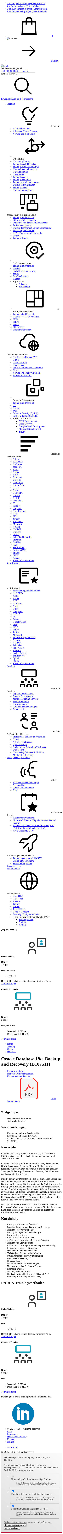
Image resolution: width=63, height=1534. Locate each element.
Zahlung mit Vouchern (23, 861)
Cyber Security (20, 362)
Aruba (16, 472)
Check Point (18, 485)
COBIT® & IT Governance (26, 316)
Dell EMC (18, 500)
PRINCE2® (18, 327)
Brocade (17, 480)
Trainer (16, 904)
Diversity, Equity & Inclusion (26, 914)
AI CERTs (18, 461)
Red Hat (17, 542)
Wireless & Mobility (22, 375)
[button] (23, 96)
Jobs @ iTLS (19, 909)
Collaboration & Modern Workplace (29, 747)
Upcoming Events (21, 161)
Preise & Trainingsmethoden (20, 1073)
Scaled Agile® (19, 653)
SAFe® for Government (24, 271)
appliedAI (17, 467)
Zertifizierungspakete (22, 863)
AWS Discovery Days (23, 830)
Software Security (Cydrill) (25, 413)
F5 (14, 503)
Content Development (23, 696)
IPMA (16, 319)
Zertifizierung (13, 563)
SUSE (16, 555)
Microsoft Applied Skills (24, 637)
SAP (15, 545)
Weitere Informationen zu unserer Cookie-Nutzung (27, 1522)
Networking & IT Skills (24, 134)
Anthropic (17, 464)
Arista (15, 469)
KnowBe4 (18, 521)
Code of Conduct (21, 911)
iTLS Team (18, 898)
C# (14, 405)
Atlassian (23, 284)
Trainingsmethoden (22, 179)
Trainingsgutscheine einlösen (26, 182)
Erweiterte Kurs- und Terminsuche (17, 99)
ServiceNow (24, 286)
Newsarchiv (18, 785)
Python (16, 408)
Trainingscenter (20, 187)
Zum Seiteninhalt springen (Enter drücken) (26, 11)
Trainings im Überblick (23, 217)
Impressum (12, 1434)
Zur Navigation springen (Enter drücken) (26, 3)
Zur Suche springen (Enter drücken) (23, 6)
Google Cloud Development (32, 426)
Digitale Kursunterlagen (24, 185)
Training (11, 104)
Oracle (16, 534)
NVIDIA (17, 529)
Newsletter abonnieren (23, 787)
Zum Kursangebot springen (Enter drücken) (27, 9)
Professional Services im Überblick (29, 736)
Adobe (16, 459)
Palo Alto (17, 645)
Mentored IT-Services (23, 755)
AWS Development (28, 421)
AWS (15, 474)
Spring (22, 431)
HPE (15, 513)
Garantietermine (20, 172)
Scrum (16, 273)
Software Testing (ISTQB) (25, 416)
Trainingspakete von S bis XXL (27, 858)
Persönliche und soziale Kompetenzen (30, 222)
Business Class (14, 866)
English (54, 61)
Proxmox (17, 539)
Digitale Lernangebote (23, 190)
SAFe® (16, 268)
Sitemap (11, 1442)
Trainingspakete (20, 177)
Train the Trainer (20, 238)
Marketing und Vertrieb (23, 230)
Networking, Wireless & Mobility (28, 752)
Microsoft (17, 524)
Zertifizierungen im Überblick (26, 590)
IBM (15, 624)
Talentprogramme (21, 701)
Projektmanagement (22, 225)
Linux (15, 370)
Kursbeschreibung (15, 1071)
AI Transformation (21, 128)
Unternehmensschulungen (25, 169)
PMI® (16, 324)
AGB (9, 1431)
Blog (15, 790)
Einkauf (16, 235)
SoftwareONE (19, 550)
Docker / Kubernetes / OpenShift (28, 367)
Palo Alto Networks (22, 537)
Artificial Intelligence (22, 742)
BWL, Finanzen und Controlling (28, 233)
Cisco (15, 487)
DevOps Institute (21, 276)
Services (11, 666)
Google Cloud (19, 511)
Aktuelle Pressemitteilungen (26, 782)
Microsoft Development (30, 429)
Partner (16, 906)
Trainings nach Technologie (26, 166)
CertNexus (18, 482)
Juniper (16, 519)
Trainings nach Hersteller (24, 164)
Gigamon (17, 508)
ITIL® (16, 322)
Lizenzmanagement (22, 329)
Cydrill (16, 498)
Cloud (16, 360)
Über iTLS (18, 896)
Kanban (16, 279)
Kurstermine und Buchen (18, 1076)
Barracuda (17, 477)
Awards (16, 901)
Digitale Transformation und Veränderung (32, 228)
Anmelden (12, 1447)
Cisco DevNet (25, 423)
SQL (15, 410)
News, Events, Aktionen (18, 757)
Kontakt (24, 71)
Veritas (16, 558)
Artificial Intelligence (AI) (25, 357)
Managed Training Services (25, 699)
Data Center (18, 365)
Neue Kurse (18, 174)
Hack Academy (20, 704)
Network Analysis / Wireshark (26, 373)
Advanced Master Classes (25, 131)
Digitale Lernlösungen (23, 693)
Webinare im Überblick (23, 817)
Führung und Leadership (24, 220)
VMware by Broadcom (23, 560)
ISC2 (15, 516)
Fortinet (16, 506)
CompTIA (18, 493)
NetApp (16, 526)
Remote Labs (19, 709)
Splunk (16, 552)
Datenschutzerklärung (17, 1436)
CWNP (16, 495)
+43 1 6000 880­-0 (9, 71)
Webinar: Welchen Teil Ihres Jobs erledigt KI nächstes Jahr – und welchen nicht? (33, 826)
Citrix (15, 490)
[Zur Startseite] (4, 66)
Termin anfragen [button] (8, 983)
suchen (4, 73)
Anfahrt (22, 922)
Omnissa (17, 532)
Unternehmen (13, 868)
